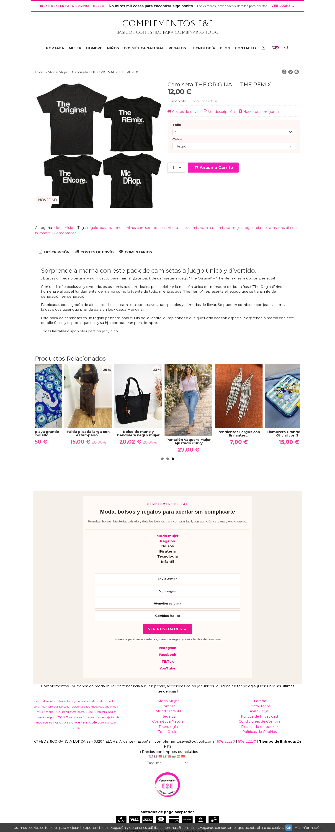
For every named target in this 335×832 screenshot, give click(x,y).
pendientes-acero (73, 711)
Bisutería (167, 551)
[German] (160, 756)
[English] (151, 756)
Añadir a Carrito (215, 167)
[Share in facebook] (284, 72)
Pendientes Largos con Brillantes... (238, 433)
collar (93, 701)
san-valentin (77, 717)
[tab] (53, 252)
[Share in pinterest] (297, 72)
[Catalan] (183, 756)
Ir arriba (259, 701)
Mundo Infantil (168, 711)
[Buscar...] (286, 48)
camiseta (83, 701)
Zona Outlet (168, 731)
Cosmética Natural (168, 721)
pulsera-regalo (44, 717)
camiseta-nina (200, 227)
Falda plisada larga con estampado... (88, 433)
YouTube (167, 668)
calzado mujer (45, 701)
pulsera (90, 711)
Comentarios (65, 233)
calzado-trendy (66, 701)
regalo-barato (99, 227)
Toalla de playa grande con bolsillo (38, 433)
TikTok (168, 661)
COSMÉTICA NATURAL (144, 48)
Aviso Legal (259, 711)
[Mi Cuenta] (263, 48)
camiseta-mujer (228, 227)
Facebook (167, 655)
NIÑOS (113, 48)
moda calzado (100, 706)
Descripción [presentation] (56, 252)
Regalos (167, 541)
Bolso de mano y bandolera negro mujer (138, 433)
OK (288, 827)
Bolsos (167, 546)
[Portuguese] (169, 756)
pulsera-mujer (106, 711)
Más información (308, 827)
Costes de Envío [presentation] (97, 252)
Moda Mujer (64, 227)
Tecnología (167, 556)
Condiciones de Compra (259, 721)
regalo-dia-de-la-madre (263, 227)
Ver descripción (221, 111)
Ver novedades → (167, 629)
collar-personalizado (77, 706)
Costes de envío (186, 111)
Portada (55, 48)
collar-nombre (107, 701)
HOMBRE (94, 48)
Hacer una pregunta (261, 111)
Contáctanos (259, 706)
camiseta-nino (174, 227)
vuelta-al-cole (85, 722)
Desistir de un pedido (259, 726)
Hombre (168, 706)
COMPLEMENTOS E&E (167, 23)
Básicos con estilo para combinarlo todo (167, 32)
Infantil (167, 561)
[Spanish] (178, 756)
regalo (62, 717)
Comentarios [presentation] (138, 252)
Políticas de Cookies (259, 731)
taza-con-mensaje (98, 717)
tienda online (124, 227)
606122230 (226, 741)
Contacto (245, 48)
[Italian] (165, 756)
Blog (225, 48)
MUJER (75, 48)
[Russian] (174, 756)
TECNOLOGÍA (203, 48)
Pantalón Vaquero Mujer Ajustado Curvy (188, 441)
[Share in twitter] (290, 72)
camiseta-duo (149, 227)
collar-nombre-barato (48, 706)
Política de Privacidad (259, 716)
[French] (155, 756)
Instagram (167, 648)
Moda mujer (168, 536)
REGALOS (177, 48)
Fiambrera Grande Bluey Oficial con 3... (289, 433)
